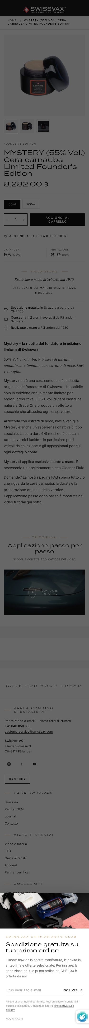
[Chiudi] (81, 900)
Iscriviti (71, 990)
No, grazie (14, 1018)
